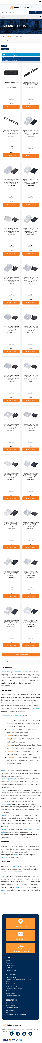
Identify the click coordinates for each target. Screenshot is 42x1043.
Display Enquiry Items (10, 57)
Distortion (10, 720)
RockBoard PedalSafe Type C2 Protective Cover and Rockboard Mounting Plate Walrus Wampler (30, 181)
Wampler (4, 829)
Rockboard (5, 804)
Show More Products (22, 654)
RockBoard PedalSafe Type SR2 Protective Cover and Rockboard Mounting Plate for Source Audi (30, 573)
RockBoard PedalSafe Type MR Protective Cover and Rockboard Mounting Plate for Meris (30, 475)
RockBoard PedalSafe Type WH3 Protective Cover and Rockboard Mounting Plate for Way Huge (30, 622)
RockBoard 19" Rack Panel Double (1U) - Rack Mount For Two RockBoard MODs (11, 132)
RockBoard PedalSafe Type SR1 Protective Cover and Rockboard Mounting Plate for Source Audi (11, 573)
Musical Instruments (12, 986)
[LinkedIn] (18, 1034)
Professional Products (13, 984)
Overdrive (10, 729)
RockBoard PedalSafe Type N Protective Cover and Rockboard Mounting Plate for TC (11, 524)
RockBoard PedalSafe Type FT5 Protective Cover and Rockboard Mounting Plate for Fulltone (11, 377)
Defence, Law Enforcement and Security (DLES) (19, 980)
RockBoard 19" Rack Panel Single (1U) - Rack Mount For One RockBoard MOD (30, 83)
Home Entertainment (13, 995)
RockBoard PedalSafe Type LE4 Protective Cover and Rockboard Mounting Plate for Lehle (11, 475)
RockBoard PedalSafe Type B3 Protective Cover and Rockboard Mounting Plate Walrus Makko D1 (11, 181)
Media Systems (11, 977)
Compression (12, 757)
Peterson (4, 790)
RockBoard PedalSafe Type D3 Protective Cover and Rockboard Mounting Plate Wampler (11, 230)
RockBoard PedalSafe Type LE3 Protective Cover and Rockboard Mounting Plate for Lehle (30, 426)
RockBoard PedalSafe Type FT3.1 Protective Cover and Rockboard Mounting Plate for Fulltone (30, 279)
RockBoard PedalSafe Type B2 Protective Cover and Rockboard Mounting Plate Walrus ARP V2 (30, 132)
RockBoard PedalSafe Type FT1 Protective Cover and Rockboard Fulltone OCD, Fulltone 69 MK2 (30, 230)
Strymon (4, 770)
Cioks (3, 815)
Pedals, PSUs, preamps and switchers (15, 672)
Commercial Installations (14, 988)
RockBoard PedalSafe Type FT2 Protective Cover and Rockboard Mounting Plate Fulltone (11, 279)
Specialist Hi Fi (10, 993)
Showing (5, 40)
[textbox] (14, 12)
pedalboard (37, 708)
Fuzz (8, 745)
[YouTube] (24, 1034)
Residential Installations (13, 991)
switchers (4, 890)
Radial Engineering (8, 779)
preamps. (4, 857)
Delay (9, 739)
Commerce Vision (12, 1031)
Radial (16, 855)
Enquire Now (12, 106)
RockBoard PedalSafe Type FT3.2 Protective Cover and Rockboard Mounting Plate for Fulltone (11, 328)
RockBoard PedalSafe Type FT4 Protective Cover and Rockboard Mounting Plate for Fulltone (30, 328)
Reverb (9, 736)
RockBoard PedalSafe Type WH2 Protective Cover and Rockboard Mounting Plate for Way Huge (11, 622)
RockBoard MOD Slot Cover (11, 82)
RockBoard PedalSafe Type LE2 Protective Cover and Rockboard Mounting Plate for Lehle (11, 426)
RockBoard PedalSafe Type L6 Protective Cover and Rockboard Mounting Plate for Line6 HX (30, 377)
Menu (3, 17)
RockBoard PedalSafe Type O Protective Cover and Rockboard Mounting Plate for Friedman (30, 524)
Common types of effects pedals (13, 715)
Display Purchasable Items (11, 60)
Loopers (10, 751)
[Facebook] (12, 1034)
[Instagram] (30, 1034)
